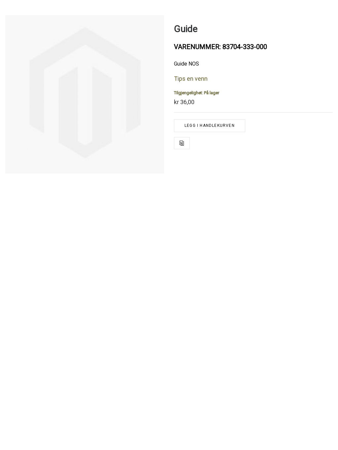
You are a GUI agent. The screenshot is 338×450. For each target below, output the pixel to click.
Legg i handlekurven (210, 125)
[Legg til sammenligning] (182, 143)
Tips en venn (191, 78)
